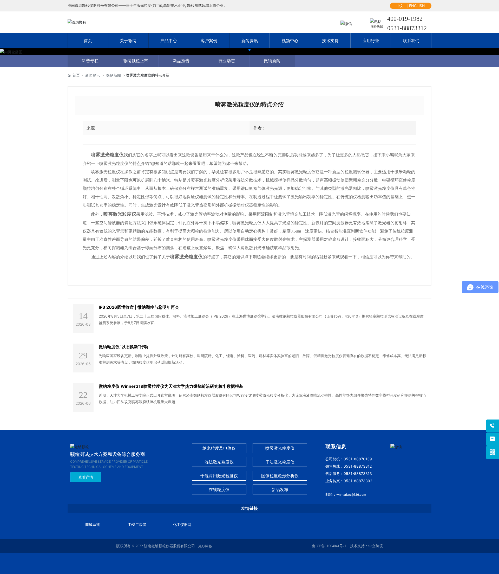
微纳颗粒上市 (135, 61)
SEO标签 (205, 546)
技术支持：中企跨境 (366, 546)
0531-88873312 (407, 28)
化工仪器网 (182, 524)
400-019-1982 (405, 18)
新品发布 (280, 489)
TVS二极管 (137, 524)
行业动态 (226, 61)
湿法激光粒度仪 (219, 462)
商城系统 (92, 524)
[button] (249, 50)
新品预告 (181, 61)
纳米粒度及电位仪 (219, 448)
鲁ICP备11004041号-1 (329, 546)
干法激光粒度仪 (279, 462)
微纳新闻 (272, 61)
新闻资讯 (92, 75)
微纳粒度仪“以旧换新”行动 (123, 346)
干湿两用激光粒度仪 (219, 475)
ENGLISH (417, 5)
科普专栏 (90, 61)
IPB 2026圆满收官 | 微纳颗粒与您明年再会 (139, 307)
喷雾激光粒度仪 (279, 448)
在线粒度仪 (219, 489)
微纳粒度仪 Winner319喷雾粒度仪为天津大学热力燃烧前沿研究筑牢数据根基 (171, 386)
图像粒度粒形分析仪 (280, 475)
